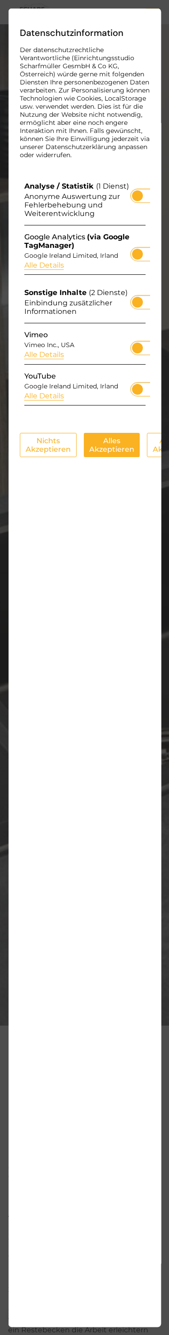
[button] (137, 195)
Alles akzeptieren (111, 444)
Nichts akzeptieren (47, 444)
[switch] (137, 192)
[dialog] (84, 667)
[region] (84, 295)
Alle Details (44, 264)
